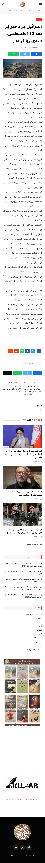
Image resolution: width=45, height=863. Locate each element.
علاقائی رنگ (38, 638)
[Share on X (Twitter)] (25, 54)
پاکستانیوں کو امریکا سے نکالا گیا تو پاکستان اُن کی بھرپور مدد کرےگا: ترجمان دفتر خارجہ (32, 390)
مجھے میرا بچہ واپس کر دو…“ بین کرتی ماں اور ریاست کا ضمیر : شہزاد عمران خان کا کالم (23, 588)
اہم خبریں (39, 20)
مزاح (40, 645)
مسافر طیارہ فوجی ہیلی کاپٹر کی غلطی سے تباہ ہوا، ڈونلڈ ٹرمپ (12, 389)
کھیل (40, 634)
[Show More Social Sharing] (5, 54)
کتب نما (39, 630)
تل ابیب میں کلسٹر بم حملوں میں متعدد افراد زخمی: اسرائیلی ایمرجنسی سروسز (24, 531)
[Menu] (40, 4)
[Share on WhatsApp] (13, 54)
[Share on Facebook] (36, 54)
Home (40, 10)
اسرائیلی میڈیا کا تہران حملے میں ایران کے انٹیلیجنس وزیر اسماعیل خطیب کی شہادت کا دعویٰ (23, 454)
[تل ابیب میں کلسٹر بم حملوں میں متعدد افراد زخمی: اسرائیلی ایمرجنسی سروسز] (22, 514)
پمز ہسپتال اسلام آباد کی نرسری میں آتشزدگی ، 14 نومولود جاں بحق (23, 596)
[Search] (3, 4)
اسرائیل (38, 363)
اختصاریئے (38, 618)
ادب (40, 622)
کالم (40, 626)
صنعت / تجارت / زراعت (34, 649)
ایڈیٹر (40, 47)
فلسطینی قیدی (28, 363)
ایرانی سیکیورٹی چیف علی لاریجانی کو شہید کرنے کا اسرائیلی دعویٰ (25, 493)
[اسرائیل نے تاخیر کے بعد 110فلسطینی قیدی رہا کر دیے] (22, 68)
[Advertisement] (22, 750)
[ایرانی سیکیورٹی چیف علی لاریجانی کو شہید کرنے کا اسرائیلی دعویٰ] (22, 477)
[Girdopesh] (22, 4)
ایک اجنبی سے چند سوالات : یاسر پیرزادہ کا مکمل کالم (25, 571)
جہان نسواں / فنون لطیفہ (34, 614)
